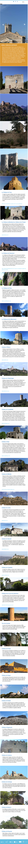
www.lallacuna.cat (5, 391)
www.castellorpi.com (6, 455)
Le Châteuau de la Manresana (9, 319)
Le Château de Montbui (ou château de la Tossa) (14, 222)
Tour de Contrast (6, 623)
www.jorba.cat (4, 520)
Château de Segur (6, 675)
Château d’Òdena (6, 347)
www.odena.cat (5, 360)
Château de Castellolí (7, 567)
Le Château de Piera (7, 288)
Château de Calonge (7, 782)
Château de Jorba (6, 507)
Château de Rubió (6, 700)
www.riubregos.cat (5, 423)
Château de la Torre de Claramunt (10, 593)
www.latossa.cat (5, 235)
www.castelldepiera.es (6, 301)
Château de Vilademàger (8, 378)
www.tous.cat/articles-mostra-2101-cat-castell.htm (12, 203)
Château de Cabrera (7, 755)
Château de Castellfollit (7, 409)
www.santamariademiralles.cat (8, 489)
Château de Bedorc (6, 807)
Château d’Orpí (5, 441)
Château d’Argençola (7, 727)
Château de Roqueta (7, 831)
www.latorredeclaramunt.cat (7, 605)
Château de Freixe (6, 648)
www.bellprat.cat (5, 549)
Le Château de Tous (7, 192)
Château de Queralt (6, 539)
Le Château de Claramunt (8, 253)
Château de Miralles (6, 474)
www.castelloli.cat (5, 575)
